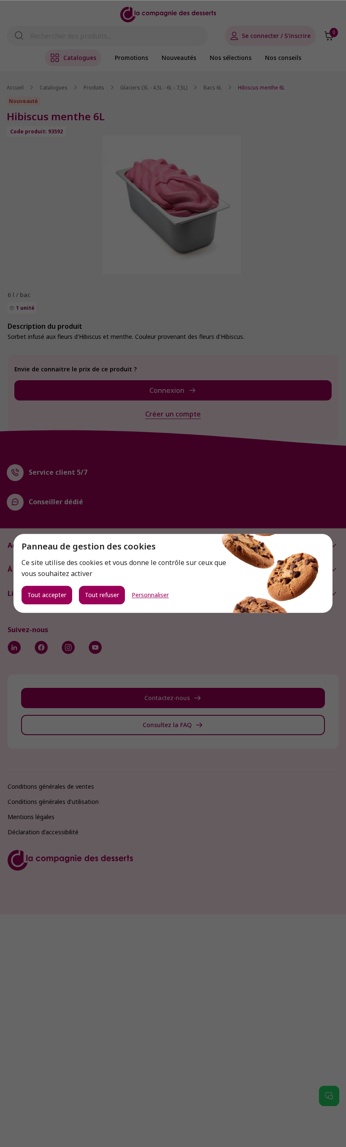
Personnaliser (150, 595)
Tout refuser (102, 595)
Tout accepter (46, 595)
